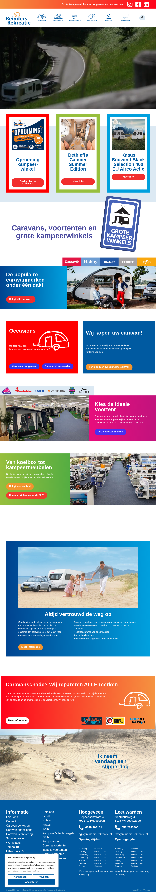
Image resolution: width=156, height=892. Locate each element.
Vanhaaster (51, 890)
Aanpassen (20, 877)
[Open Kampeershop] (80, 20)
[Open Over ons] (129, 20)
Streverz (61, 890)
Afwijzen (44, 877)
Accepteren (31, 882)
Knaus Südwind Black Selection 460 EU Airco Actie (128, 162)
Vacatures (108, 20)
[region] (31, 870)
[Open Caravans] (45, 20)
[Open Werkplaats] (96, 20)
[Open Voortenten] (62, 20)
